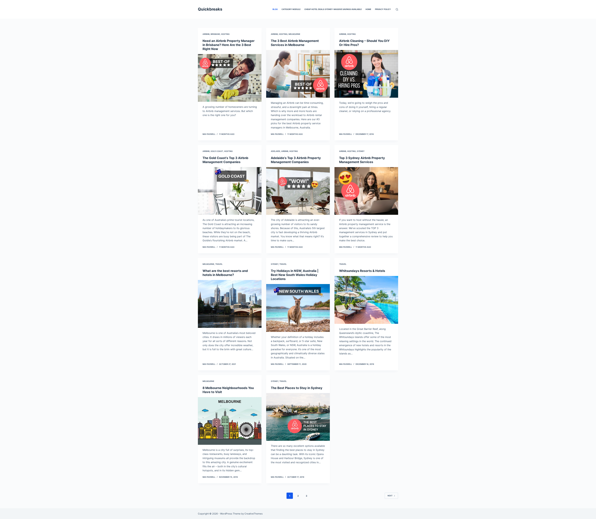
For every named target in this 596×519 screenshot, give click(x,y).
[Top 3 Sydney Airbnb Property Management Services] (366, 191)
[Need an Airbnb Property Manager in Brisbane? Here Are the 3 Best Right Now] (230, 78)
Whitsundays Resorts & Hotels (362, 271)
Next (390, 495)
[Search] (397, 9)
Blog (275, 9)
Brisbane (215, 34)
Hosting (225, 34)
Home (368, 9)
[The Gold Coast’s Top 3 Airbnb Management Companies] (230, 191)
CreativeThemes (253, 513)
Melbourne (294, 34)
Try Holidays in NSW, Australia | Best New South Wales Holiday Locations (294, 275)
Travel (219, 264)
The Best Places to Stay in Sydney (296, 388)
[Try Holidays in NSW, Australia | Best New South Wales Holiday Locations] (298, 308)
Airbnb (206, 34)
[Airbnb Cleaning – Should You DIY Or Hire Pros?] (366, 74)
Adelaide (275, 151)
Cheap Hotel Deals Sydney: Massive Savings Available (333, 9)
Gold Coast (217, 151)
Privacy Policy (383, 9)
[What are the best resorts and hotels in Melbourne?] (230, 304)
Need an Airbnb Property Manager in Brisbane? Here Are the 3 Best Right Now (229, 45)
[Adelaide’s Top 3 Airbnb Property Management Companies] (298, 191)
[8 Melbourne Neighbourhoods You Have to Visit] (230, 421)
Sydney (360, 151)
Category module (291, 9)
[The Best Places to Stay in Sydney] (298, 417)
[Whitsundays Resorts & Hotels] (366, 300)
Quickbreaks (210, 9)
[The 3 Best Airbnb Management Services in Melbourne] (298, 74)
